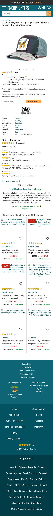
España (24, 479)
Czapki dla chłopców (27, 377)
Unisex (17, 125)
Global (18, 485)
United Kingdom (18, 509)
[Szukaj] (48, 13)
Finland (41, 479)
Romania (30, 497)
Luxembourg (35, 491)
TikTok (39, 415)
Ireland (43, 485)
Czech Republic (30, 473)
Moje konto (14, 415)
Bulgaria (32, 467)
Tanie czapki (26, 367)
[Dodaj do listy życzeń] (21, 238)
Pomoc (14, 409)
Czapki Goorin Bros (26, 371)
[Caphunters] (15, 7)
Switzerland (35, 503)
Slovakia (40, 497)
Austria (13, 467)
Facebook (38, 421)
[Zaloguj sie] (39, 8)
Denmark (43, 473)
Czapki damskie (26, 374)
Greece (25, 485)
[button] (19, 69)
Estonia (33, 479)
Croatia (9, 473)
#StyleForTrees (13, 421)
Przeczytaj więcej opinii (11, 181)
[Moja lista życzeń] (44, 8)
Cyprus (17, 473)
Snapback (19, 123)
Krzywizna (19, 130)
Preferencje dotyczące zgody (14, 430)
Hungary (35, 485)
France (10, 485)
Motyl (17, 127)
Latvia (15, 491)
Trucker (18, 119)
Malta (44, 491)
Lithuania (23, 491)
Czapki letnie (27, 364)
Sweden (25, 503)
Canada (40, 467)
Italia (8, 491)
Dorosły (18, 121)
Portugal (21, 497)
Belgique (22, 467)
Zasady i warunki (14, 439)
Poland (12, 497)
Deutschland (13, 479)
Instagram (39, 427)
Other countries (34, 509)
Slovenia (16, 503)
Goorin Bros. (7, 20)
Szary (17, 132)
